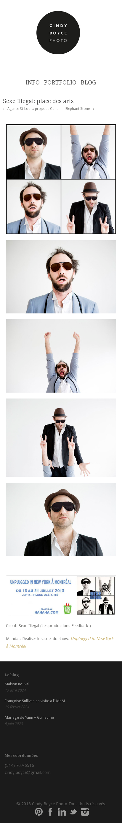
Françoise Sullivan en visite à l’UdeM (35, 701)
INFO (32, 82)
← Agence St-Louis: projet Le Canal (31, 108)
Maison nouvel (17, 684)
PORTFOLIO (60, 82)
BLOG (88, 82)
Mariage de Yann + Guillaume (29, 717)
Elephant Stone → (79, 108)
